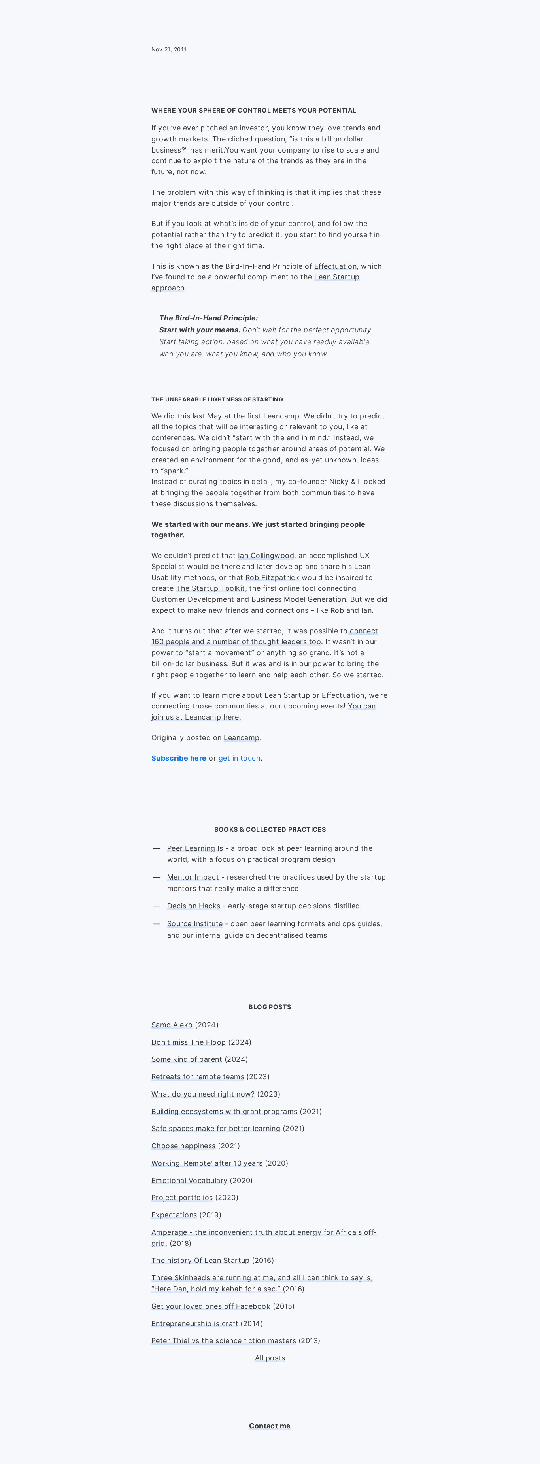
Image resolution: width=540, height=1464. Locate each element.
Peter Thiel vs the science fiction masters (223, 1340)
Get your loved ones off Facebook (210, 1306)
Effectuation (335, 266)
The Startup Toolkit (210, 588)
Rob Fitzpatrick (272, 577)
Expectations (174, 1215)
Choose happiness (183, 1146)
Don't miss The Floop (188, 1042)
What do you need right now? (203, 1094)
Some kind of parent (186, 1059)
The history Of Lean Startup (200, 1260)
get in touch (240, 758)
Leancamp (242, 737)
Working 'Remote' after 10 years (207, 1163)
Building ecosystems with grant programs (224, 1111)
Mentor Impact (193, 877)
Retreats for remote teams (197, 1076)
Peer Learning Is (195, 848)
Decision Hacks (194, 906)
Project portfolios (182, 1197)
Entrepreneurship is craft (194, 1323)
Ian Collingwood (266, 555)
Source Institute (195, 923)
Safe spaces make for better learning (215, 1128)
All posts (270, 1358)
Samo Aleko (172, 1025)
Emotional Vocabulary (189, 1180)
